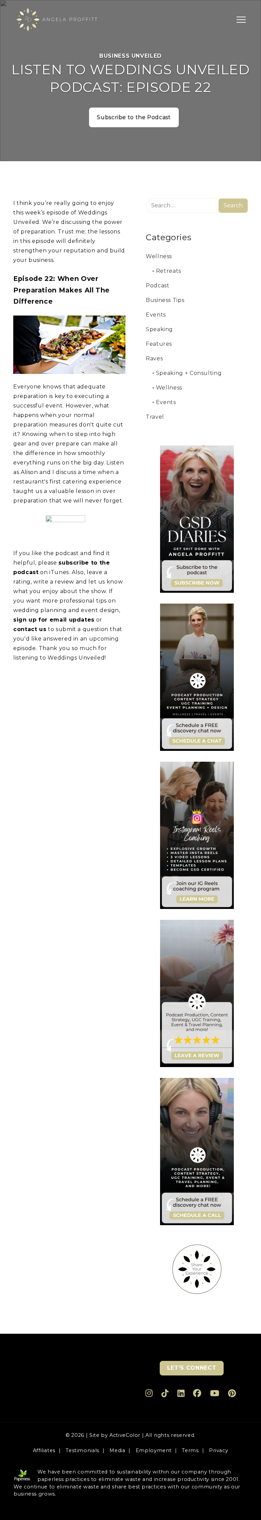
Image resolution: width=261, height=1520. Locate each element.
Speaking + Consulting (189, 373)
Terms (190, 1450)
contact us (29, 629)
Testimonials (82, 1450)
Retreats (168, 271)
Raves (154, 358)
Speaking (159, 329)
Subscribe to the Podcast (134, 117)
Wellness (159, 256)
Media (117, 1450)
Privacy (218, 1450)
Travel (155, 417)
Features (159, 344)
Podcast (157, 285)
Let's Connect (191, 1368)
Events (156, 314)
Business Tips (165, 300)
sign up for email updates (53, 619)
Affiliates (44, 1450)
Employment (154, 1450)
